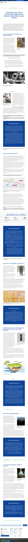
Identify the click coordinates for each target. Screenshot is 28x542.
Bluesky (16, 532)
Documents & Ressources (20, 530)
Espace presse (20, 533)
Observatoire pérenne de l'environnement (12, 530)
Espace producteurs (20, 535)
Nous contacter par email (5, 535)
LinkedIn (16, 533)
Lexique (11, 534)
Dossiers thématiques (20, 532)
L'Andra (2, 0)
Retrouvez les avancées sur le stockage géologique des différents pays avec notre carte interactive (14, 460)
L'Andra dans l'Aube (7, 0)
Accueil (12, 7)
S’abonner (25, 525)
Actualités (15, 7)
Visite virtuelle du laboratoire (11, 533)
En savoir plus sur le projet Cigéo (8, 409)
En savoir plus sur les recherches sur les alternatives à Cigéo (12, 520)
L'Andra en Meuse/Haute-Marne (20, 0)
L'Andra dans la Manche (12, 0)
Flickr (15, 529)
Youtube (16, 535)
